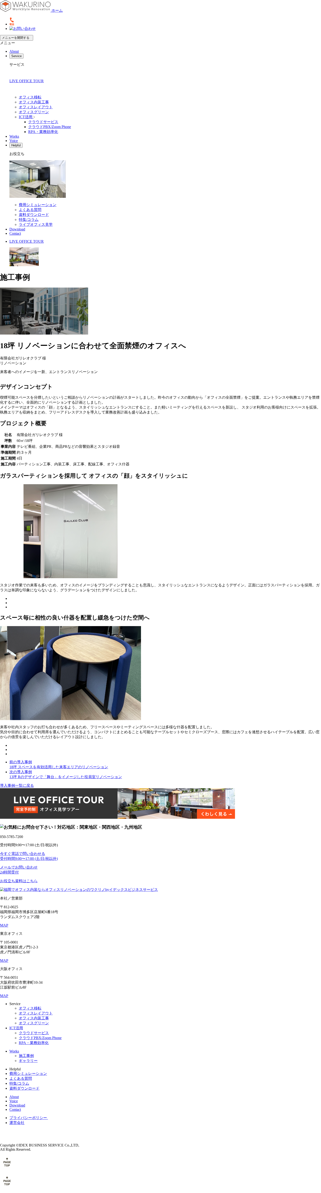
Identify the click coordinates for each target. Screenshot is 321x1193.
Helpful (16, 145)
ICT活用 (26, 117)
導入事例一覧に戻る (17, 786)
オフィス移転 (30, 97)
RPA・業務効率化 (43, 132)
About (14, 51)
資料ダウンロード (34, 215)
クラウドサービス (43, 122)
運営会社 (16, 1123)
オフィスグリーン (34, 112)
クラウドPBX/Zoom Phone (49, 127)
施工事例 (26, 1056)
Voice (13, 141)
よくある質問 (30, 210)
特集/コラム (29, 220)
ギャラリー (28, 1061)
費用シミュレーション (37, 205)
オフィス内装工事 (34, 102)
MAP (4, 925)
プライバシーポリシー (28, 1118)
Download (17, 229)
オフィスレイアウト (36, 107)
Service (16, 56)
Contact (15, 233)
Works (14, 136)
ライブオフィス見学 (36, 224)
